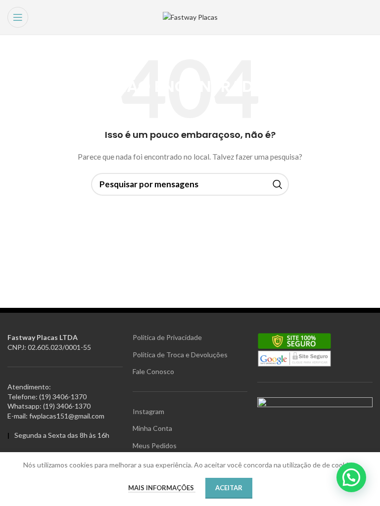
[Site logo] (190, 16)
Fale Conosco (153, 371)
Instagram (148, 411)
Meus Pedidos (155, 445)
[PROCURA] (277, 184)
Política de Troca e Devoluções (180, 354)
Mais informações (161, 488)
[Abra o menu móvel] (17, 17)
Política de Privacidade (167, 337)
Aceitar (228, 488)
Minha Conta (152, 428)
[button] (351, 477)
